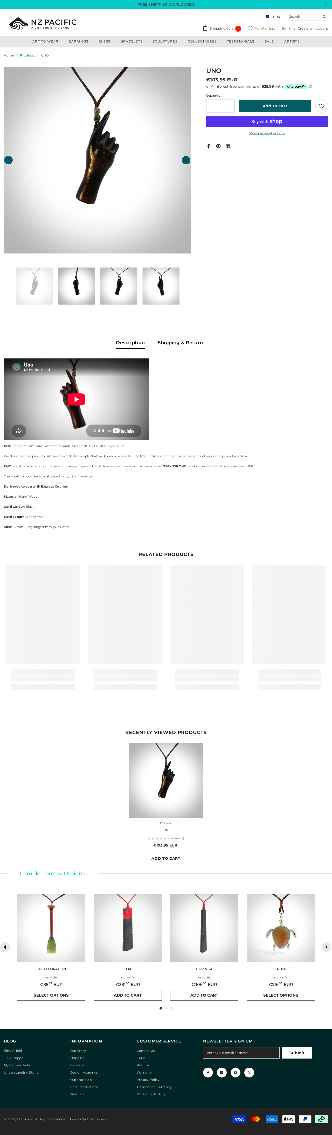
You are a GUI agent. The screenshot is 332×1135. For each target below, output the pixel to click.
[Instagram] (222, 1072)
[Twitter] (249, 1072)
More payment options (267, 133)
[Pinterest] (218, 146)
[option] (97, 160)
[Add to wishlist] (321, 106)
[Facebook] (208, 146)
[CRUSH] (281, 928)
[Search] (307, 17)
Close (326, 4)
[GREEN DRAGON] (51, 928)
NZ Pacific (165, 823)
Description (130, 343)
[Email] (228, 146)
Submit (297, 1053)
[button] (8, 160)
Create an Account (313, 28)
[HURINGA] (204, 928)
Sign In (287, 28)
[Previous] (5, 947)
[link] (43, 678)
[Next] (326, 947)
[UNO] (166, 780)
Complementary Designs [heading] (52, 873)
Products (27, 55)
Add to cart (275, 106)
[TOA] (128, 928)
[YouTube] (235, 1072)
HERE (250, 466)
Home (9, 55)
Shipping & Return (180, 343)
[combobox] (303, 16)
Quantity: (213, 95)
